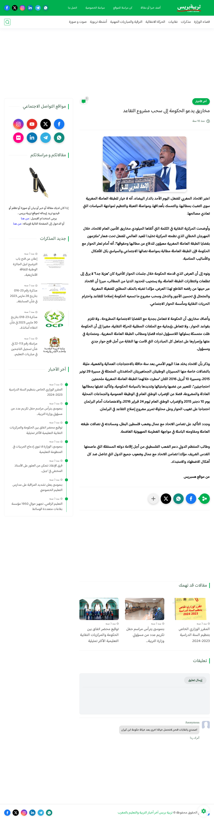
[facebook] (7, 8)
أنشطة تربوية (98, 22)
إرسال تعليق (195, 680)
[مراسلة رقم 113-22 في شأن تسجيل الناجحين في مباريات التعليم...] (55, 345)
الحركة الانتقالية (155, 22)
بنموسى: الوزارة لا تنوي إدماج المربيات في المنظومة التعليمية (37, 449)
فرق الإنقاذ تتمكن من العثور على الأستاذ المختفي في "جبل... (38, 468)
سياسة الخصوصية (95, 7)
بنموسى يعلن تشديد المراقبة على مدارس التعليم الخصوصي (37, 487)
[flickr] (18, 137)
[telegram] (38, 8)
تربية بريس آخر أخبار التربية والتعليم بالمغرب (145, 813)
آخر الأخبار (201, 101)
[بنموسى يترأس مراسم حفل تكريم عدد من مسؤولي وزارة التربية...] (144, 609)
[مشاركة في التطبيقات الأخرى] (153, 498)
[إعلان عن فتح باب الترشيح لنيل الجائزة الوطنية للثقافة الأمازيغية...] (55, 260)
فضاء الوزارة (202, 22)
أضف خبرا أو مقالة (151, 7)
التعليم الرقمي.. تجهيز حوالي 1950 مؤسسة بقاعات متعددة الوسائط (36, 506)
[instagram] (22, 8)
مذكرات (186, 22)
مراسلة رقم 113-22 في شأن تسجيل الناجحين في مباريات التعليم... (24, 349)
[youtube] (32, 124)
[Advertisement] (107, 66)
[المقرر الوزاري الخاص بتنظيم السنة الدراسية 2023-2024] (190, 609)
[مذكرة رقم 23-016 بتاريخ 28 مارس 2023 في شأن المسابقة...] (55, 292)
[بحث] (7, 22)
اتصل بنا (72, 7)
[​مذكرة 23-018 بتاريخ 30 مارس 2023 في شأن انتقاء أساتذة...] (55, 318)
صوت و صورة (78, 22)
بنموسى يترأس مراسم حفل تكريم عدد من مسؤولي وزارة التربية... (145, 635)
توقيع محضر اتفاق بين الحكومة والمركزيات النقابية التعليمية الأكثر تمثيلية (99, 635)
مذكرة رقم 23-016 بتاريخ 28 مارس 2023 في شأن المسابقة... (23, 296)
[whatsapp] (45, 8)
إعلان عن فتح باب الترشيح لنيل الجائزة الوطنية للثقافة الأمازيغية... (25, 267)
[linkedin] (30, 8)
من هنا (25, 218)
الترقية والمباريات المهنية (126, 22)
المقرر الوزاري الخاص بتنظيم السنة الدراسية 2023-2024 (194, 635)
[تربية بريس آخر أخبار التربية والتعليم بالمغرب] (189, 7)
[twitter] (15, 8)
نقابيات (173, 22)
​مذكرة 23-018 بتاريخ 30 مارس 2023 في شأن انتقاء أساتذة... (23, 323)
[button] (191, 498)
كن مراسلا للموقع (122, 7)
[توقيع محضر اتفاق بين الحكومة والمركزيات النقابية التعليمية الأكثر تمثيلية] (99, 609)
